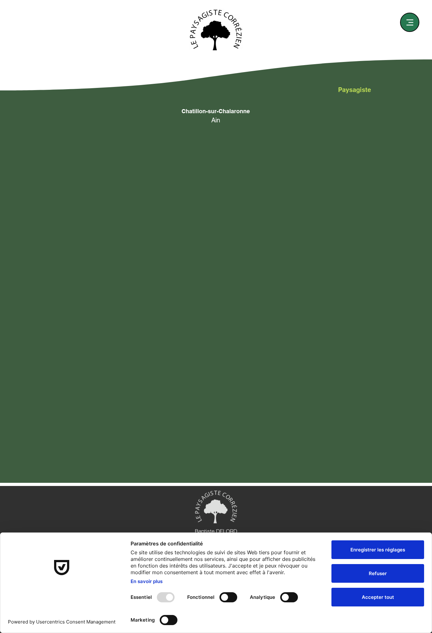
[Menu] (409, 22)
